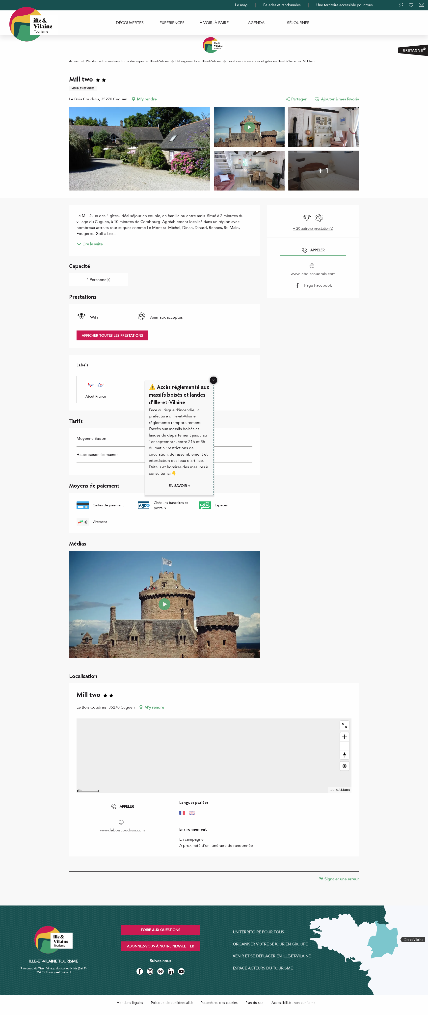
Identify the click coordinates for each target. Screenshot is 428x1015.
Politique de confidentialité (172, 1002)
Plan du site (254, 1002)
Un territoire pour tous (258, 932)
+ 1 (323, 170)
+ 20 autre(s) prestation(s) (313, 228)
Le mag (241, 4)
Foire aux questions (160, 930)
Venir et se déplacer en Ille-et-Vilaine (272, 956)
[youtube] (164, 604)
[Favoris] (411, 5)
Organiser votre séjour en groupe (270, 944)
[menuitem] (130, 23)
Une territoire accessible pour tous (344, 4)
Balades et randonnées (281, 4)
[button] (317, 99)
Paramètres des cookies (219, 1002)
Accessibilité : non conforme (293, 1002)
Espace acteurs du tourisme (263, 968)
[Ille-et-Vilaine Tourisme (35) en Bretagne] (214, 45)
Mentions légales (129, 1002)
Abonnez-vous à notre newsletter (160, 946)
